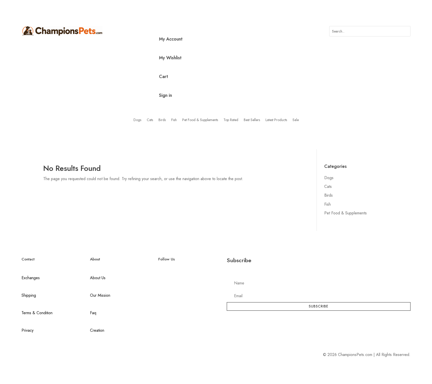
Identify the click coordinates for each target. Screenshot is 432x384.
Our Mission (100, 295)
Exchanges (31, 278)
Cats (150, 120)
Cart (163, 76)
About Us (98, 278)
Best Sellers (252, 120)
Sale (295, 120)
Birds (162, 120)
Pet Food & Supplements (200, 120)
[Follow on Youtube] (183, 278)
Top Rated (231, 120)
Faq (93, 313)
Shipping (29, 295)
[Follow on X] (173, 278)
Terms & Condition (37, 313)
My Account (170, 39)
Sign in (165, 95)
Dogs (137, 120)
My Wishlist (170, 58)
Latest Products (276, 120)
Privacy (28, 330)
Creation (97, 330)
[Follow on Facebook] (162, 278)
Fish (174, 120)
